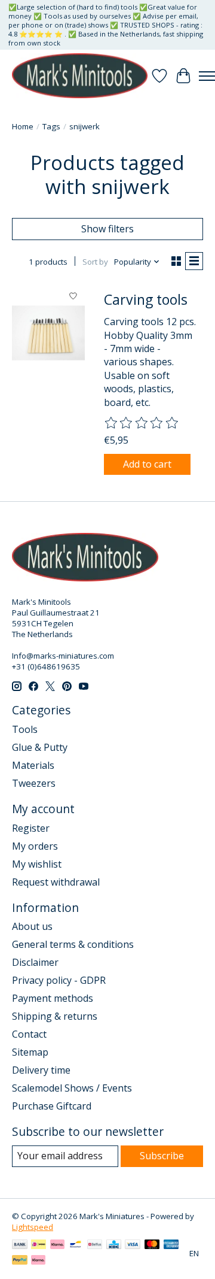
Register (31, 828)
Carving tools (146, 299)
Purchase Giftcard (51, 1106)
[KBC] (113, 1245)
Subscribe (162, 1155)
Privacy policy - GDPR (59, 980)
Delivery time (41, 1070)
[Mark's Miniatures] (80, 75)
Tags (51, 126)
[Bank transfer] (19, 1245)
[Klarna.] (38, 1261)
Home (22, 126)
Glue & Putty (39, 747)
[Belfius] (94, 1245)
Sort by (95, 261)
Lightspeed (32, 1227)
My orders (35, 846)
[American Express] (171, 1245)
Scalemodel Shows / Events (72, 1088)
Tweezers (34, 783)
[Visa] (132, 1245)
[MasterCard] (152, 1245)
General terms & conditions (73, 944)
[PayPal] (19, 1261)
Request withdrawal (56, 882)
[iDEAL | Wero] (38, 1245)
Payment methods (52, 998)
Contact (29, 1034)
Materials (33, 765)
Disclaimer (35, 962)
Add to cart (147, 464)
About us (32, 926)
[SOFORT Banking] (57, 1245)
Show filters (107, 228)
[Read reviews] (142, 423)
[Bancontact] (75, 1245)
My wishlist (37, 864)
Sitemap (30, 1052)
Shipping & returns (54, 1016)
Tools (25, 729)
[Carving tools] (48, 332)
